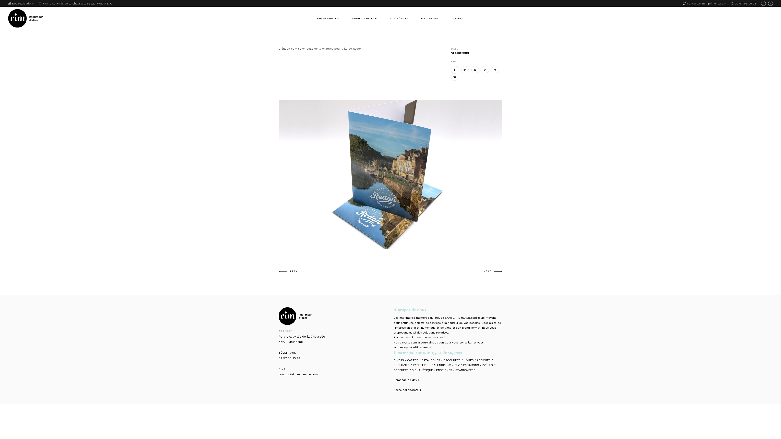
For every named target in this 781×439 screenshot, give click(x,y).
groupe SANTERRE (447, 317)
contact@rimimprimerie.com (298, 374)
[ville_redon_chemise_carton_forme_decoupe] (390, 174)
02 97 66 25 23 (289, 358)
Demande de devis (406, 379)
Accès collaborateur (407, 389)
